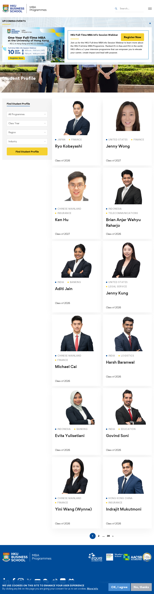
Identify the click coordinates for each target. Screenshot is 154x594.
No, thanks (141, 587)
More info (92, 588)
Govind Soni (117, 435)
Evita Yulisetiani (70, 435)
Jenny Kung (117, 293)
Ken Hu (61, 219)
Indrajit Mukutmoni (123, 509)
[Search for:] (129, 8)
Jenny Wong (118, 146)
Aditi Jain (63, 288)
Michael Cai (66, 366)
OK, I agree (119, 587)
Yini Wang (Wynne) (73, 509)
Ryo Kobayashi (68, 146)
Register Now (132, 37)
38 (108, 535)
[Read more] (76, 100)
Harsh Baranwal (120, 362)
